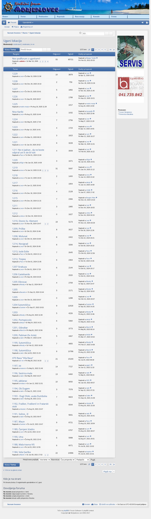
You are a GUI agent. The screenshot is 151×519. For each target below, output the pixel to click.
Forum (113, 17)
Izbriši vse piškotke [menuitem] (108, 504)
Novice (23, 17)
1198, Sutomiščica (21, 350)
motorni (22, 368)
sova (88, 126)
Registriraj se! (28, 27)
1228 (15, 81)
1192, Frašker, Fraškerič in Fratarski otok (30, 405)
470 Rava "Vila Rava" (22, 358)
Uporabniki (27, 22)
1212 (15, 213)
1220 (15, 160)
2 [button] (95, 50)
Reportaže (61, 17)
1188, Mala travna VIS (23, 444)
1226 (15, 96)
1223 (15, 127)
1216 (15, 190)
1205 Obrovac (19, 281)
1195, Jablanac (19, 380)
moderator (26, 44)
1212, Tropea (19, 259)
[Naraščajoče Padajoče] (83, 459)
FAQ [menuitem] (139, 23)
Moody (22, 284)
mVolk (88, 190)
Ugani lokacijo (12, 41)
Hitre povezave (4, 23)
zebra (22, 216)
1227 (15, 89)
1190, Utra (17, 436)
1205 (15, 289)
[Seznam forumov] (75, 7)
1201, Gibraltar (20, 327)
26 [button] (110, 50)
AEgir (22, 163)
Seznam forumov (14, 504)
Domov (5, 17)
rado (21, 338)
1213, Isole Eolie (20, 251)
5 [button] (105, 50)
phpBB (66, 510)
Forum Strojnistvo (125, 112)
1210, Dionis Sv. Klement (25, 221)
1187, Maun (18, 421)
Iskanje (7, 27)
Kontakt (96, 17)
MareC (22, 455)
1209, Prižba (18, 228)
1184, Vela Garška (21, 452)
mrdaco (22, 383)
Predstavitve (43, 17)
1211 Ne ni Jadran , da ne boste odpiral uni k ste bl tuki (28, 151)
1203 (15, 312)
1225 (15, 104)
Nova (10, 49)
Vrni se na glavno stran (13, 470)
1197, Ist (16, 365)
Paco (22, 155)
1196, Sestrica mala (22, 373)
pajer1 (88, 365)
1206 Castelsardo (21, 274)
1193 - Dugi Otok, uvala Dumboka (29, 396)
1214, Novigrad (20, 243)
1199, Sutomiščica (21, 342)
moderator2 (17, 44)
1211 (15, 205)
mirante (22, 409)
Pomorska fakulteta (126, 114)
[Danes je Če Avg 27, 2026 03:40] (80, 33)
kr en (32, 44)
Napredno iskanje (111, 33)
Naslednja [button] (113, 49)
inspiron (89, 451)
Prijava (16, 27)
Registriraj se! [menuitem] (147, 23)
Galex (88, 395)
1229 (15, 73)
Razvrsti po (55, 459)
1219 (15, 167)
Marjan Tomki (91, 58)
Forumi (13, 22)
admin (22, 61)
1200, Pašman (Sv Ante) (24, 335)
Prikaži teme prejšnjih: (31, 459)
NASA (88, 335)
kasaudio (89, 111)
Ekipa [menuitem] (96, 504)
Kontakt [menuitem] (87, 504)
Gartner (23, 307)
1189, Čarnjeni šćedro (23, 429)
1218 (15, 175)
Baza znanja (79, 17)
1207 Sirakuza (19, 266)
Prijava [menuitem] (143, 23)
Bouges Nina (90, 198)
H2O (88, 380)
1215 (15, 198)
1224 (15, 119)
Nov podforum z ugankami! (26, 58)
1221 (15, 142)
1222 (15, 134)
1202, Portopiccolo (22, 320)
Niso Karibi (17, 111)
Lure (21, 137)
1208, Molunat (19, 236)
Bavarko (23, 292)
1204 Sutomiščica (21, 304)
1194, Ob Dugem (21, 388)
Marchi (22, 330)
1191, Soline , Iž (20, 414)
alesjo (88, 182)
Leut (21, 76)
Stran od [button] (89, 49)
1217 (15, 182)
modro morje (24, 107)
